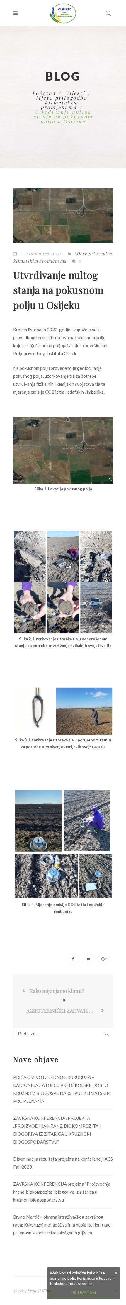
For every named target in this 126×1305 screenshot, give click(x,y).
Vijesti (75, 93)
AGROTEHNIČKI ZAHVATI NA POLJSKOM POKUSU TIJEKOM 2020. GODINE (63, 1010)
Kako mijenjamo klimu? (56, 991)
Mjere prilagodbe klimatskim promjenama (61, 102)
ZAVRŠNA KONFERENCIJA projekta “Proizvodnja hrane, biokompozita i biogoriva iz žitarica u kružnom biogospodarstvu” (61, 1191)
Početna (44, 93)
